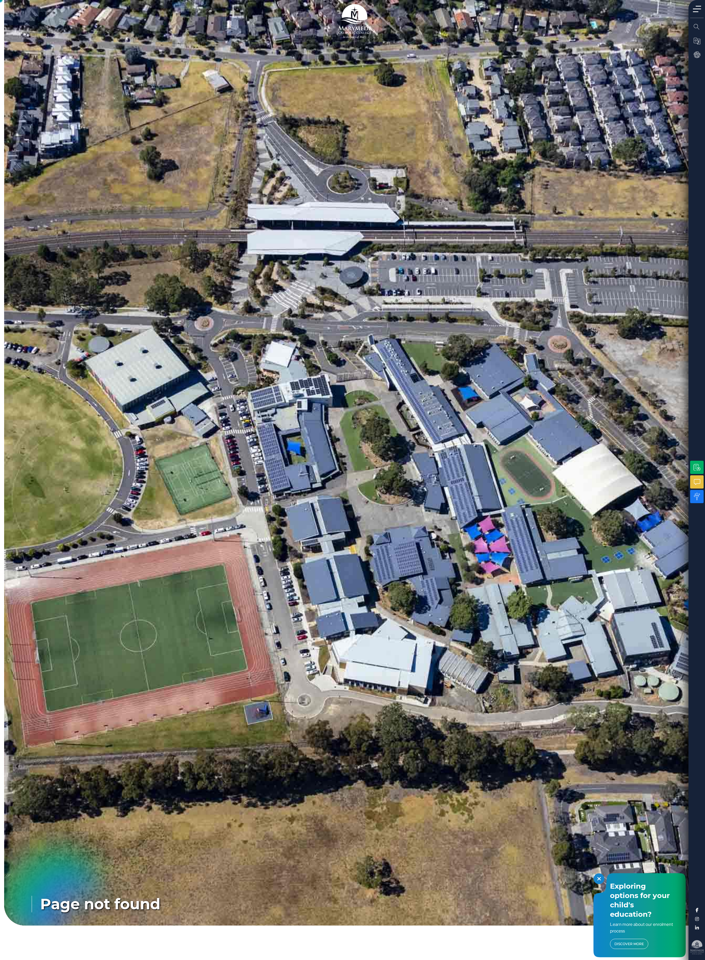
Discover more (629, 944)
